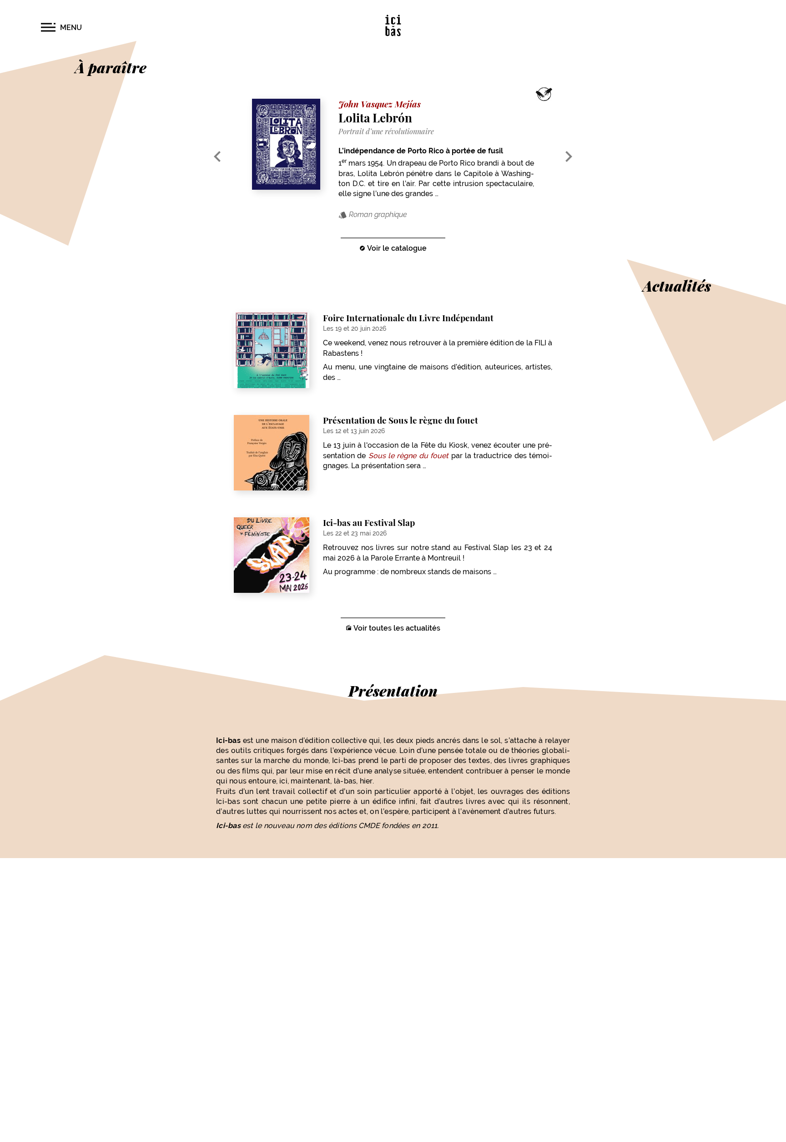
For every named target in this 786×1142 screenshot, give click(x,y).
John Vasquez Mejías (379, 104)
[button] (61, 27)
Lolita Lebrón (375, 117)
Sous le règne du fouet (408, 455)
